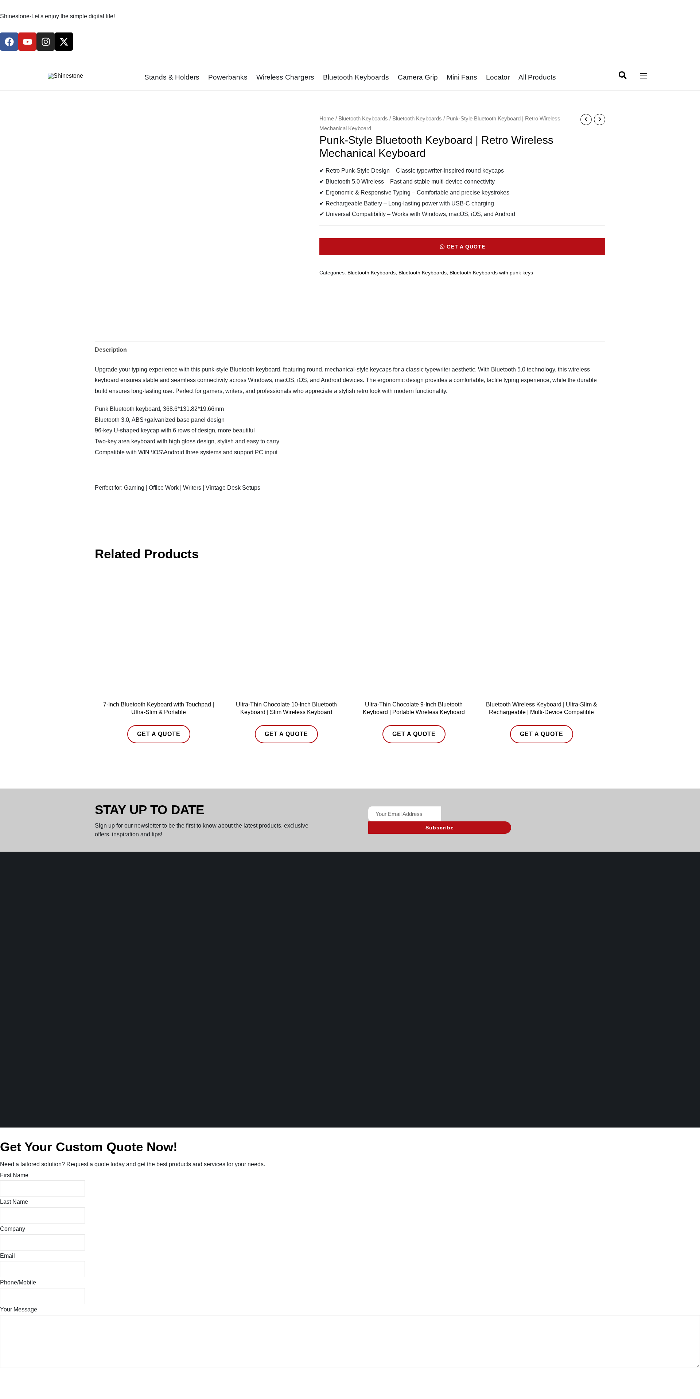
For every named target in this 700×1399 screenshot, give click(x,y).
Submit (21, 1380)
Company (12, 1229)
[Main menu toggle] (643, 76)
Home (326, 119)
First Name (14, 1175)
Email (7, 1256)
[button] (623, 76)
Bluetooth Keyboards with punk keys (491, 272)
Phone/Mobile (18, 1282)
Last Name (14, 1202)
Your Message (18, 1309)
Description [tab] (111, 350)
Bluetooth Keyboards (363, 119)
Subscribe (439, 827)
